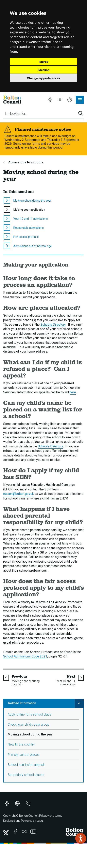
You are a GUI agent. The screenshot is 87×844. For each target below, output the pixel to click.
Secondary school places (26, 775)
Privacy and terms (50, 815)
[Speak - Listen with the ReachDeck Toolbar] (80, 838)
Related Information (22, 703)
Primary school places (23, 755)
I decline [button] (43, 70)
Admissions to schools (25, 162)
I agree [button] (43, 61)
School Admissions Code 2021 (25, 656)
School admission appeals (26, 765)
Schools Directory (53, 324)
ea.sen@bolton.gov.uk (18, 494)
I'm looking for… (16, 114)
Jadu (40, 820)
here (73, 392)
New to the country (21, 744)
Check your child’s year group (28, 724)
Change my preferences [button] (43, 78)
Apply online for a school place (29, 714)
